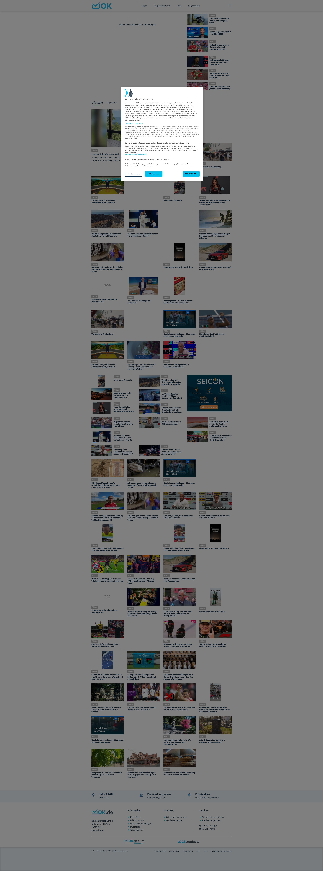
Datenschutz (129, 123)
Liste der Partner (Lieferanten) (136, 154)
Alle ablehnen (154, 174)
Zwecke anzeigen (134, 174)
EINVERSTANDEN (191, 174)
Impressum (139, 123)
